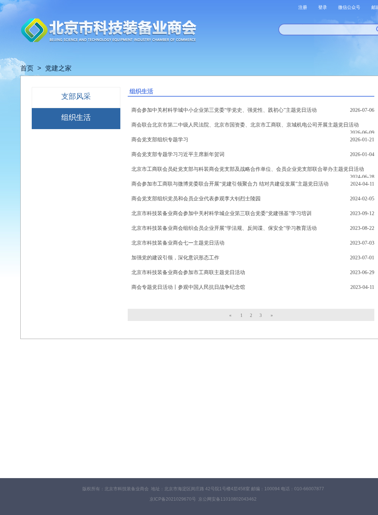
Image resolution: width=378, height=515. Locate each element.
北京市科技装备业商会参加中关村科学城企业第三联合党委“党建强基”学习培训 (221, 213)
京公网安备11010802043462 (227, 499)
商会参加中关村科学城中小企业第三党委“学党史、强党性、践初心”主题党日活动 (224, 110)
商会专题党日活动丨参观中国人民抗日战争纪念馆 (188, 287)
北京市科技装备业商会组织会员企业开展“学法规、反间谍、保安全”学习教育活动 (224, 228)
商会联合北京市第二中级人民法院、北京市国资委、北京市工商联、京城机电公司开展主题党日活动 (245, 125)
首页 (27, 68)
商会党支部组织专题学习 (159, 139)
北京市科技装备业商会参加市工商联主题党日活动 (188, 272)
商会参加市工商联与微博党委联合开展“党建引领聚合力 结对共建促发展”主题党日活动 (230, 184)
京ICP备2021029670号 (173, 499)
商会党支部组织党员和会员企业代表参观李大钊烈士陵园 (196, 198)
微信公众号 (349, 7)
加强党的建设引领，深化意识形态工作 (175, 257)
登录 (322, 7)
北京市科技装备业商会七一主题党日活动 (177, 243)
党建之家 (58, 68)
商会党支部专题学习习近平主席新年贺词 (177, 154)
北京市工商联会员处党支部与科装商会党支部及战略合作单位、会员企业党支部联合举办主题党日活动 (247, 169)
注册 (302, 7)
